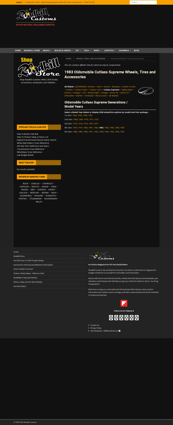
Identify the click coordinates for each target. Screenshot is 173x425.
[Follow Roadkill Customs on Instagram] (116, 319)
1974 (80, 123)
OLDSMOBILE (80, 86)
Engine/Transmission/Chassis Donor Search (36, 140)
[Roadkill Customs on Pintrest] (121, 319)
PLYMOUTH (51, 195)
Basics (46, 50)
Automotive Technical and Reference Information (33, 265)
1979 (80, 127)
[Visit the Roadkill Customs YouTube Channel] (137, 319)
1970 (86, 119)
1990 (85, 131)
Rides (96, 50)
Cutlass (69, 89)
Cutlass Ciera (96, 89)
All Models (114, 95)
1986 (117, 127)
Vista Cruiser (101, 95)
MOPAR (45, 192)
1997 (122, 131)
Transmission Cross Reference (30, 149)
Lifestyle (109, 50)
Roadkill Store (32, 50)
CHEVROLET (47, 183)
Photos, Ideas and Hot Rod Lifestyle (28, 282)
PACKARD (38, 195)
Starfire (79, 95)
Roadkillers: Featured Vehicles (25, 277)
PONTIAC (23, 198)
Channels (124, 50)
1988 (75, 131)
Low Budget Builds (25, 155)
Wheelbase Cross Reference (29, 152)
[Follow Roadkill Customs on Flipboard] (124, 305)
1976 (91, 123)
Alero (99, 86)
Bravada (115, 86)
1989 (80, 131)
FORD (53, 186)
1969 (81, 119)
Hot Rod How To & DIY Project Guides (29, 260)
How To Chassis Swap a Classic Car (32, 137)
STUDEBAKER (35, 198)
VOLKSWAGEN (50, 198)
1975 (85, 123)
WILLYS (39, 201)
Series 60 (114, 92)
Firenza (67, 92)
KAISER (51, 189)
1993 (101, 131)
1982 (96, 127)
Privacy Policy (95, 328)
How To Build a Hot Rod (27, 134)
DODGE (45, 186)
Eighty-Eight (127, 89)
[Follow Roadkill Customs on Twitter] (132, 319)
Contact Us (94, 325)
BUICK (25, 183)
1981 (91, 127)
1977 (96, 123)
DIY (77, 50)
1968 (75, 119)
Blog (136, 50)
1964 (74, 115)
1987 (122, 127)
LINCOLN (23, 192)
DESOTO (35, 186)
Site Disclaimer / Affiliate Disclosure (104, 331)
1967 (90, 115)
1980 (85, 127)
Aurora (107, 86)
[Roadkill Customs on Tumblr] (126, 319)
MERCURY (34, 192)
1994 (106, 131)
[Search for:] (143, 2)
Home (18, 50)
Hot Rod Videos (20, 286)
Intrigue (76, 92)
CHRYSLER (24, 186)
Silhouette (69, 95)
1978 (75, 127)
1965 (80, 115)
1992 (96, 131)
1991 (91, 131)
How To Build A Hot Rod (23, 269)
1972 (96, 119)
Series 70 (124, 92)
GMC (33, 189)
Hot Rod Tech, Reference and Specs (33, 146)
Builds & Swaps (63, 50)
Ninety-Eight (93, 92)
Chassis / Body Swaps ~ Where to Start (29, 273)
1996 (117, 131)
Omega (104, 92)
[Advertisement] (110, 26)
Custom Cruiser (129, 86)
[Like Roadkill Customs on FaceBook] (111, 319)
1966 (85, 115)
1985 (112, 127)
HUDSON (42, 189)
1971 (91, 119)
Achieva (91, 86)
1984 (106, 127)
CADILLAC (35, 183)
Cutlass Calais (81, 89)
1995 (112, 131)
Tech (86, 50)
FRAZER (24, 189)
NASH (53, 192)
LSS (84, 92)
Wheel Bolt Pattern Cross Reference (33, 143)
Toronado (89, 95)
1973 (75, 123)
